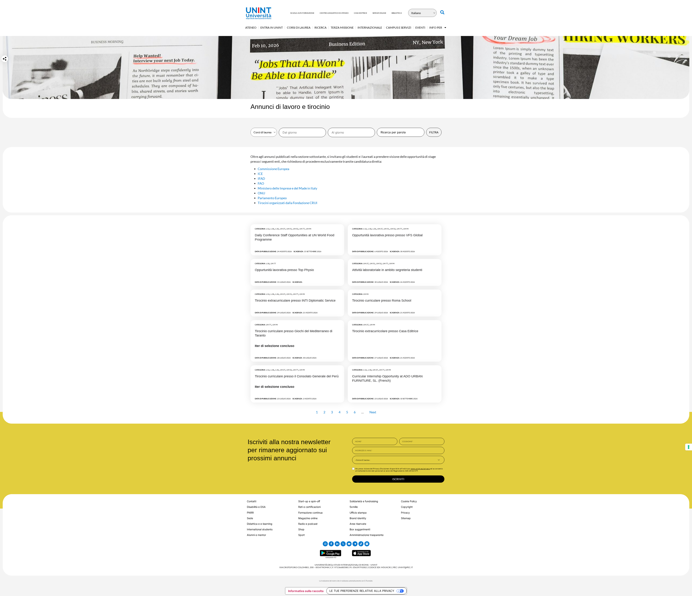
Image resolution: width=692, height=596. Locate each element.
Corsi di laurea (298, 27)
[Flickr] (366, 543)
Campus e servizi (398, 27)
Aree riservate (358, 523)
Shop (301, 529)
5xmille (354, 506)
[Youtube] (349, 543)
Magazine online (308, 518)
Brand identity (358, 518)
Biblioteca (397, 13)
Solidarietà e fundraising (364, 501)
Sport (301, 534)
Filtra (433, 132)
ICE (260, 174)
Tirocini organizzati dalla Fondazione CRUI (287, 203)
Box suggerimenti (360, 529)
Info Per (435, 27)
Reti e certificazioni (309, 506)
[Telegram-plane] (355, 543)
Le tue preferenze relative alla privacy (361, 591)
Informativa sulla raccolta (305, 591)
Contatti (251, 501)
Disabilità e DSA (256, 506)
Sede (250, 518)
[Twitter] (343, 543)
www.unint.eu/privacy (420, 469)
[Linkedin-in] (337, 543)
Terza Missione (342, 27)
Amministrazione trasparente (366, 534)
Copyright (407, 506)
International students (259, 529)
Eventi (420, 27)
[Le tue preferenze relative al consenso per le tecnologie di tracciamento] (688, 447)
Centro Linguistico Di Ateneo (334, 13)
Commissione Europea (273, 169)
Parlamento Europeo (272, 198)
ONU (261, 193)
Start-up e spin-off (309, 501)
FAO (261, 183)
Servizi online (379, 13)
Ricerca (320, 27)
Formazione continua (310, 512)
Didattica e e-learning (259, 523)
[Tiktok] (360, 543)
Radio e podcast (308, 523)
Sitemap (406, 518)
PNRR (250, 512)
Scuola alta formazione (302, 13)
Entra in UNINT (271, 27)
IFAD (261, 178)
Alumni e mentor (256, 534)
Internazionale (370, 27)
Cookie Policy (409, 501)
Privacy (405, 512)
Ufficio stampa (358, 512)
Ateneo (250, 27)
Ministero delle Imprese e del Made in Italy (287, 188)
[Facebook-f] (331, 543)
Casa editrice (360, 13)
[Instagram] (325, 543)
